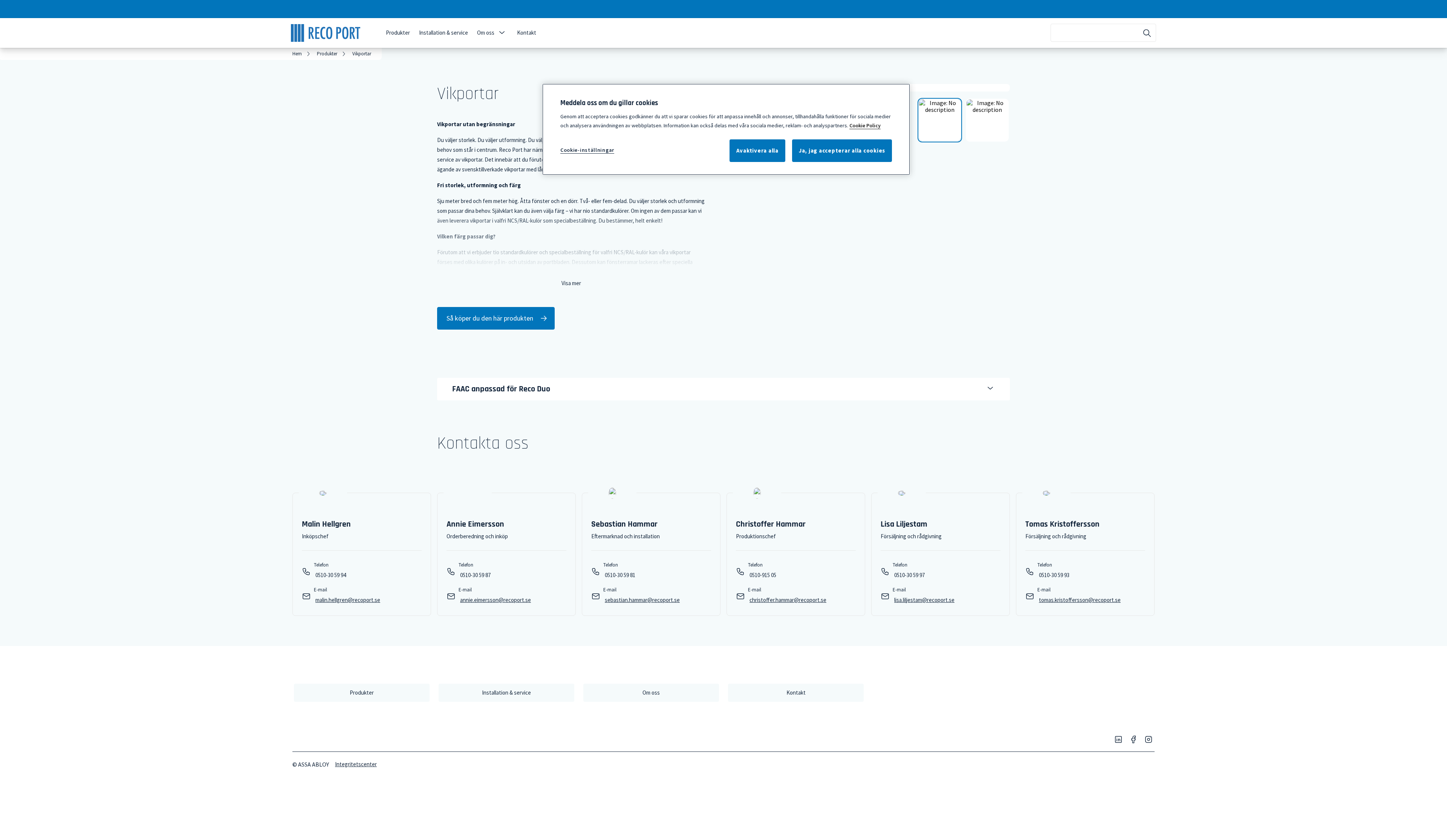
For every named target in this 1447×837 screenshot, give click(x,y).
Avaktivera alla (757, 150)
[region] (726, 129)
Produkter (398, 32)
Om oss (485, 32)
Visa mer (571, 283)
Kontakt (526, 32)
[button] (501, 32)
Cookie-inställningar (587, 150)
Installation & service (443, 32)
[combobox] (1103, 33)
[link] (302, 54)
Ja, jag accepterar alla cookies (842, 150)
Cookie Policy (865, 125)
